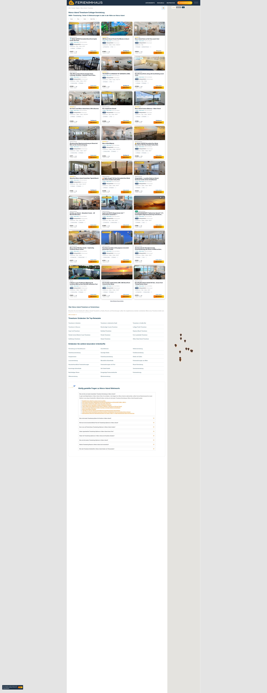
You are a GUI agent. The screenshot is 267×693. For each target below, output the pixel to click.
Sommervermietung (138, 368)
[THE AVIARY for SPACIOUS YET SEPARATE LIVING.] (116, 63)
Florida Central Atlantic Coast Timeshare (79, 335)
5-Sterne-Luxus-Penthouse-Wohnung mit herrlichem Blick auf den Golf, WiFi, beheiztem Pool (83, 283)
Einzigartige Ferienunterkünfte (109, 372)
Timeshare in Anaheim (74, 323)
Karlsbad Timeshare (106, 331)
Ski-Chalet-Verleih (105, 368)
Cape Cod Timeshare (74, 331)
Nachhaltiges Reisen (73, 372)
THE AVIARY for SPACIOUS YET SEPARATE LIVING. (116, 73)
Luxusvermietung (73, 360)
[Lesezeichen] (98, 23)
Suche (173, 7)
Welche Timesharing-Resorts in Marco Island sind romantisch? (94, 444)
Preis (78, 19)
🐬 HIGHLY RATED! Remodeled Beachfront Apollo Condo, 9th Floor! (83, 39)
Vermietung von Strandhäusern (76, 348)
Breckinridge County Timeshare (109, 327)
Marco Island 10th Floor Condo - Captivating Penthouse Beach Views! (82, 248)
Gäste (85, 19)
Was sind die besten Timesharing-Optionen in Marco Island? (93, 440)
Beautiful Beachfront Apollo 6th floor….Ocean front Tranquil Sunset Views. (149, 283)
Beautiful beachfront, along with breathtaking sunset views (149, 74)
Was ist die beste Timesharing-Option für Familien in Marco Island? (95, 418)
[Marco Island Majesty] (116, 133)
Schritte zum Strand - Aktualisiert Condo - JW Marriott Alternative (82, 213)
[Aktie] (163, 8)
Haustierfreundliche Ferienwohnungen (78, 364)
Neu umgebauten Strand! (109, 108)
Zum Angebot (93, 52)
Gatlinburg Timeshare (74, 339)
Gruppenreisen (72, 356)
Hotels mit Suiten (137, 356)
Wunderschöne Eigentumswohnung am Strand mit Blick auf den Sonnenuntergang (83, 144)
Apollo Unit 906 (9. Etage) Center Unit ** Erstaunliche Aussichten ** (113, 213)
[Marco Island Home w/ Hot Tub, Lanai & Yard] (149, 29)
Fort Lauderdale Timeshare (140, 335)
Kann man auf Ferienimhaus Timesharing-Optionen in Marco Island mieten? (97, 427)
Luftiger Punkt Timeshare (139, 327)
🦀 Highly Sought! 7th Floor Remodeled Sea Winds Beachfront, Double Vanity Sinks (116, 179)
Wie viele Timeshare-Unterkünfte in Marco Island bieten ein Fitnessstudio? (96, 449)
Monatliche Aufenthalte (107, 360)
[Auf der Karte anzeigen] (95, 23)
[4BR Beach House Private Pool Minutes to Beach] (116, 29)
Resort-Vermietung (138, 364)
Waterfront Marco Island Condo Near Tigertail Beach (84, 178)
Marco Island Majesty (108, 143)
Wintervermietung (105, 376)
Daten (71, 19)
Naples (72, 42)
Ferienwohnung (137, 372)
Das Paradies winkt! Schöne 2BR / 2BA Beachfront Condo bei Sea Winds (116, 283)
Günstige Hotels (105, 352)
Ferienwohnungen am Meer (140, 360)
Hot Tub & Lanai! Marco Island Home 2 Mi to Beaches (84, 108)
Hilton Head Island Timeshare (141, 339)
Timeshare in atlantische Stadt (109, 323)
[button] (181, 338)
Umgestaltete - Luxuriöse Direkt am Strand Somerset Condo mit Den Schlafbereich (147, 179)
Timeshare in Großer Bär (139, 323)
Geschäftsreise (105, 348)
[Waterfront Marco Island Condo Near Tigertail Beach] (84, 168)
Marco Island (76, 42)
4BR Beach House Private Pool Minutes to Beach (115, 39)
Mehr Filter (92, 19)
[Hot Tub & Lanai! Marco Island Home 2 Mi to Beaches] (84, 98)
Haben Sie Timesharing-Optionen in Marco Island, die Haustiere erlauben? (96, 435)
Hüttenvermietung (138, 348)
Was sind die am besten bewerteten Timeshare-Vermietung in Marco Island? (97, 394)
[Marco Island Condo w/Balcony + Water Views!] (149, 98)
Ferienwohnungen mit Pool (108, 364)
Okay (20, 687)
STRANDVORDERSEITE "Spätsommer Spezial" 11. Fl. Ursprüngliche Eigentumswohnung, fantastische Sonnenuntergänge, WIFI (149, 213)
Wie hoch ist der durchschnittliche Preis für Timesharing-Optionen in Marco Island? (98, 422)
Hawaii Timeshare (105, 339)
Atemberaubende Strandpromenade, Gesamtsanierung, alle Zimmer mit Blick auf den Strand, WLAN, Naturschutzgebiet (148, 248)
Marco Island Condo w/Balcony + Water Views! (148, 108)
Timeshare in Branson (74, 327)
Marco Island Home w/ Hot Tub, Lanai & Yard (147, 39)
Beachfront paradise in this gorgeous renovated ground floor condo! (115, 248)
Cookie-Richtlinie (6, 688)
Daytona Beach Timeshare (140, 331)
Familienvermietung (138, 352)
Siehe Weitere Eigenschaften (117, 301)
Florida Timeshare (105, 335)
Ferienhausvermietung (74, 352)
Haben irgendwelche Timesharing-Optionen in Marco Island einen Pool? (96, 431)
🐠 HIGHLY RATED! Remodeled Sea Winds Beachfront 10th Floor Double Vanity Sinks (146, 144)
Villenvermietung (72, 376)
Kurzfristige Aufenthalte (74, 368)
